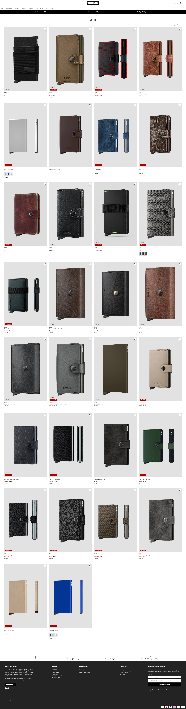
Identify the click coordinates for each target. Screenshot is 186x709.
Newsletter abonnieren (126, 676)
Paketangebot (39, 8)
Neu (2, 8)
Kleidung (17, 8)
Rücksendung (82, 669)
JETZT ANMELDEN (164, 684)
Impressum (123, 674)
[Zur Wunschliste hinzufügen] (45, 29)
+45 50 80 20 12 (56, 679)
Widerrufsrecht (83, 671)
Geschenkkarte (124, 672)
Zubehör (31, 8)
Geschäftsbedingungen (126, 671)
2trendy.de (10, 700)
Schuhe (24, 8)
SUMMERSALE (49, 8)
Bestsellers (9, 8)
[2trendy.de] (93, 3)
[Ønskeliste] (178, 3)
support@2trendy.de (57, 677)
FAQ (121, 669)
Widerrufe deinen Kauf (84, 672)
